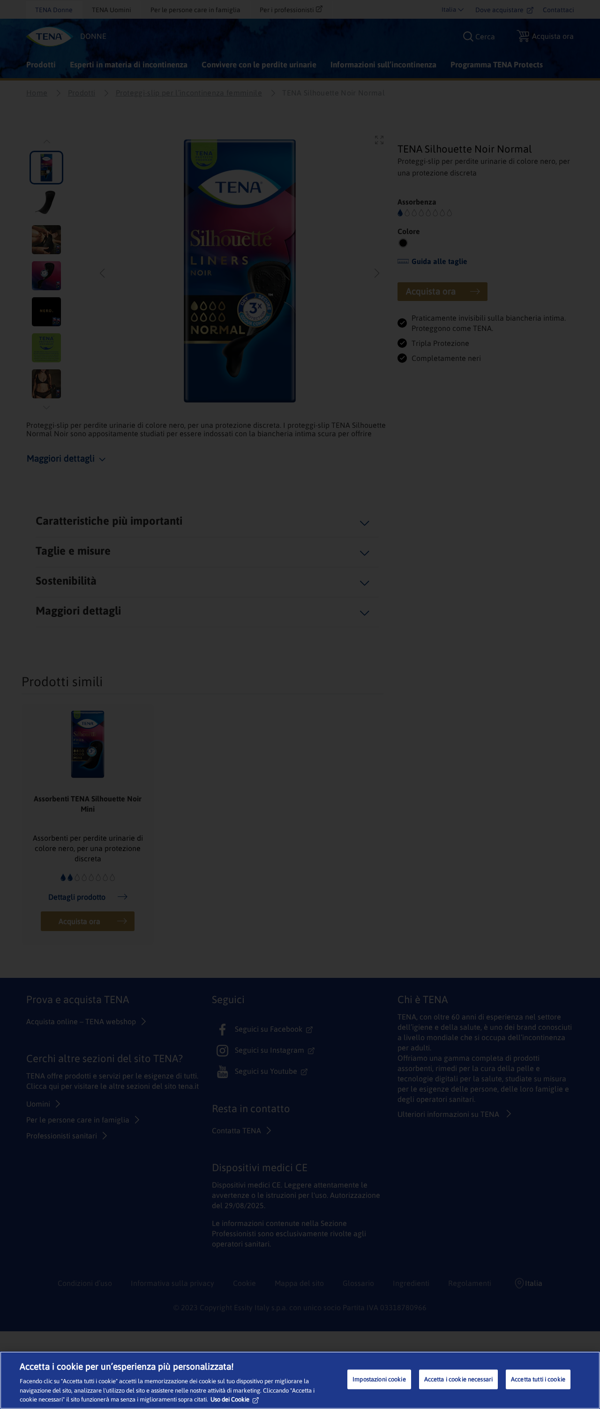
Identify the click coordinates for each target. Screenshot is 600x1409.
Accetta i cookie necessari (458, 1379)
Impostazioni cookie (378, 1379)
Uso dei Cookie (229, 1399)
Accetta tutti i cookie (538, 1379)
